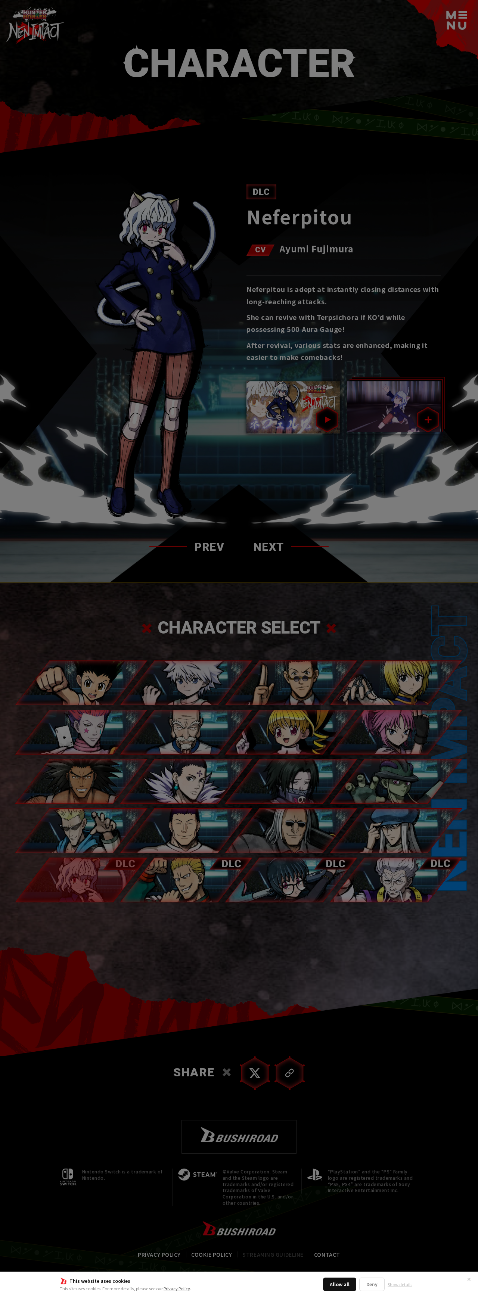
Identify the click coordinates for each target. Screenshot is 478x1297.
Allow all (340, 1284)
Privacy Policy (177, 1288)
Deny (372, 1284)
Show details (400, 1284)
